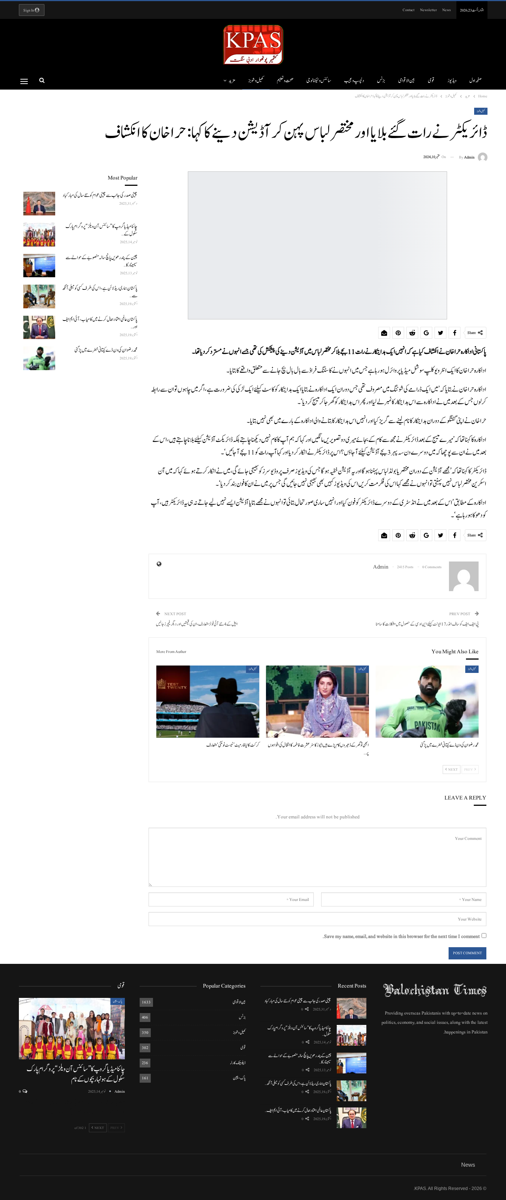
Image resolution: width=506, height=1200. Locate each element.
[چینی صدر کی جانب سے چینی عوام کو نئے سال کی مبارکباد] (39, 203)
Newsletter (428, 10)
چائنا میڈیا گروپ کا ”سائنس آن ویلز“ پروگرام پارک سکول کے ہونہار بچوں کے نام (75, 1074)
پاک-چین (239, 1078)
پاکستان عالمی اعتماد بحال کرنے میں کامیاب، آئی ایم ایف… (298, 1110)
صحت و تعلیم (285, 81)
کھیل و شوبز (256, 81)
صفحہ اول (475, 81)
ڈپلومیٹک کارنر (238, 1062)
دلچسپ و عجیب (354, 81)
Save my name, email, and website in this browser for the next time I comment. (401, 936)
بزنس (381, 81)
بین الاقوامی (406, 81)
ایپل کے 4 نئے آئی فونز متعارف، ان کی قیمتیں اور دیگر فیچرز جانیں (197, 624)
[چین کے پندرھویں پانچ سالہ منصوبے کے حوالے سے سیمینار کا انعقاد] (39, 266)
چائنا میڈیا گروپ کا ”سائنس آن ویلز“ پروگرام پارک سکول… (299, 1031)
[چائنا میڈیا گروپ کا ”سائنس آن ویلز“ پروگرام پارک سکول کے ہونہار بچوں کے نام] (39, 235)
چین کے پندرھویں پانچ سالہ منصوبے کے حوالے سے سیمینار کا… (299, 1059)
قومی (431, 81)
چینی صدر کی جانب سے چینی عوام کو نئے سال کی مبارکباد (297, 1001)
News (446, 10)
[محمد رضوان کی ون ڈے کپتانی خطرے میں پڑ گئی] (427, 702)
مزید (232, 81)
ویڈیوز (451, 81)
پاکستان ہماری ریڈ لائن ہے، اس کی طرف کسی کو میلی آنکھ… (298, 1083)
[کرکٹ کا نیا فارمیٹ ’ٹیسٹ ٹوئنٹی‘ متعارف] (207, 702)
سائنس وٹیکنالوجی (318, 81)
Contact (409, 10)
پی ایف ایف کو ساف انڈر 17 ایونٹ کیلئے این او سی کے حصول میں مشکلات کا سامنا (427, 624)
